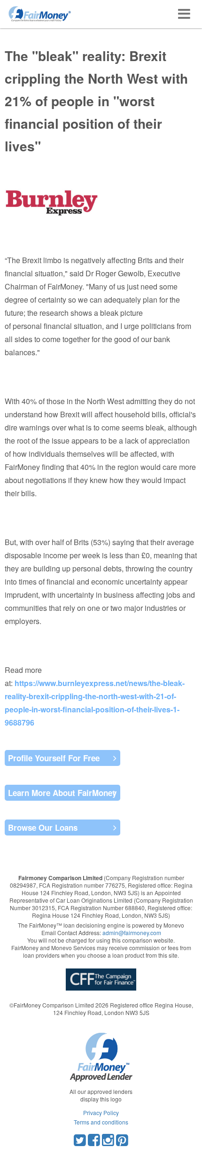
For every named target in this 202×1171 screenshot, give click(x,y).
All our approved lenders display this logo (101, 1095)
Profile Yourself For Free (54, 758)
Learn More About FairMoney (62, 792)
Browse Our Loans (43, 827)
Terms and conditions (101, 1122)
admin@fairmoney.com (131, 933)
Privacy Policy (101, 1112)
